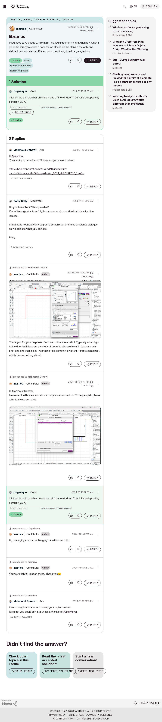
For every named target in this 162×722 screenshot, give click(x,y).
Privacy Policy (56, 714)
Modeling (117, 67)
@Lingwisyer (69, 611)
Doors (27, 60)
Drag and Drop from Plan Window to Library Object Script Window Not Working (130, 45)
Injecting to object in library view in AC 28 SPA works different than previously (129, 100)
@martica (17, 156)
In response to (30, 267)
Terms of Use (76, 714)
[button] (72, 60)
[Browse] (6, 6)
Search (124, 6)
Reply (94, 60)
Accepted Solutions (59, 671)
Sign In (151, 6)
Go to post (23, 112)
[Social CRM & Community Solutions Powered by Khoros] (9, 702)
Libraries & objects (122, 53)
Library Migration (19, 70)
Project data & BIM (122, 35)
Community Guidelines (99, 714)
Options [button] (99, 20)
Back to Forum (22, 671)
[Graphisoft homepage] (147, 703)
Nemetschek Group (97, 718)
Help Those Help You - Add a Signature (56, 107)
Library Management (21, 65)
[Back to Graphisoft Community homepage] (20, 6)
